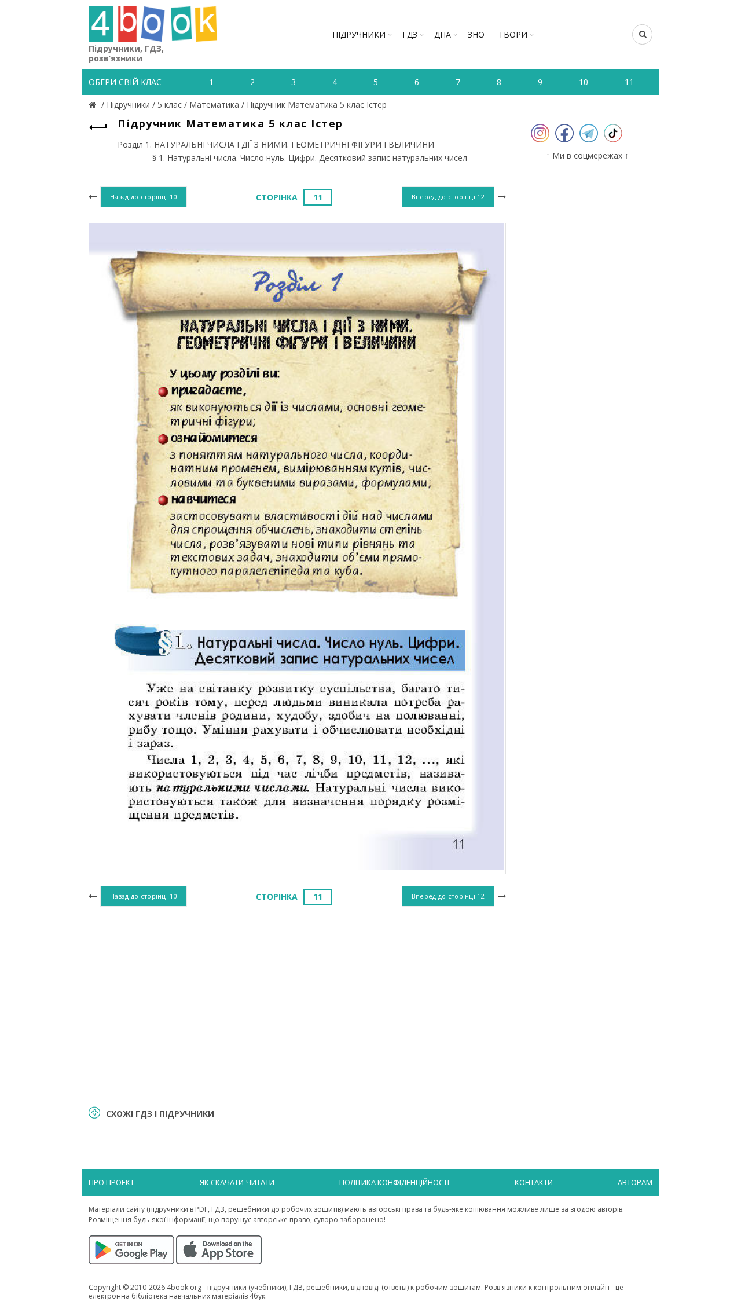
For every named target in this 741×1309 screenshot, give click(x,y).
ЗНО (476, 34)
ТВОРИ (512, 34)
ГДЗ (409, 34)
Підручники (359, 34)
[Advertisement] (297, 1004)
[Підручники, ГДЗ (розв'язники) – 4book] (94, 104)
